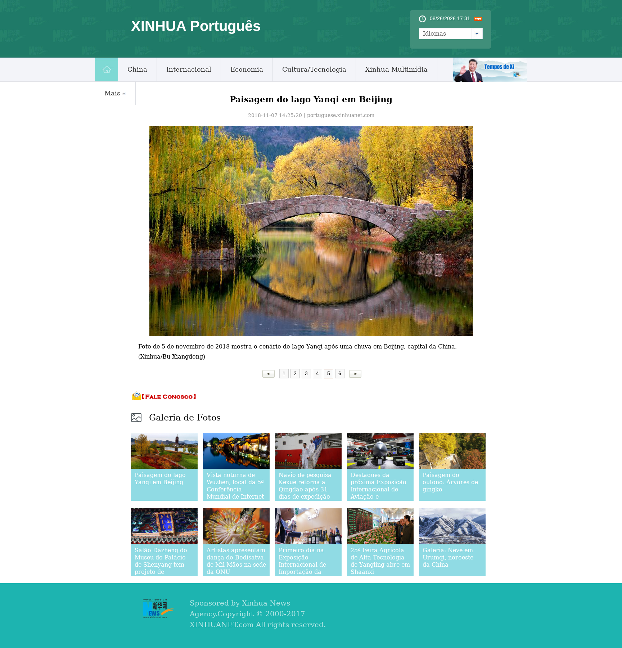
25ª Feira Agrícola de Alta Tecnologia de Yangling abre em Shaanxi (380, 561)
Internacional (188, 69)
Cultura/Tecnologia (314, 69)
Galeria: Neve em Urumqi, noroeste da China (448, 557)
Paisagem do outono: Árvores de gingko (450, 482)
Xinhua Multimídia (396, 69)
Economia (246, 69)
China (137, 69)
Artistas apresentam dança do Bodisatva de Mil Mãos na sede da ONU (236, 561)
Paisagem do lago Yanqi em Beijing (160, 479)
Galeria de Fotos (185, 418)
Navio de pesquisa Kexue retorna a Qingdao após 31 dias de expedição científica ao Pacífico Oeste (305, 493)
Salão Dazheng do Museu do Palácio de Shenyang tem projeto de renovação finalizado (161, 568)
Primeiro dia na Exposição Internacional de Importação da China (302, 564)
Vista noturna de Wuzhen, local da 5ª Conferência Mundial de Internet (235, 486)
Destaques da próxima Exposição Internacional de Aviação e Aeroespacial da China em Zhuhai (378, 493)
